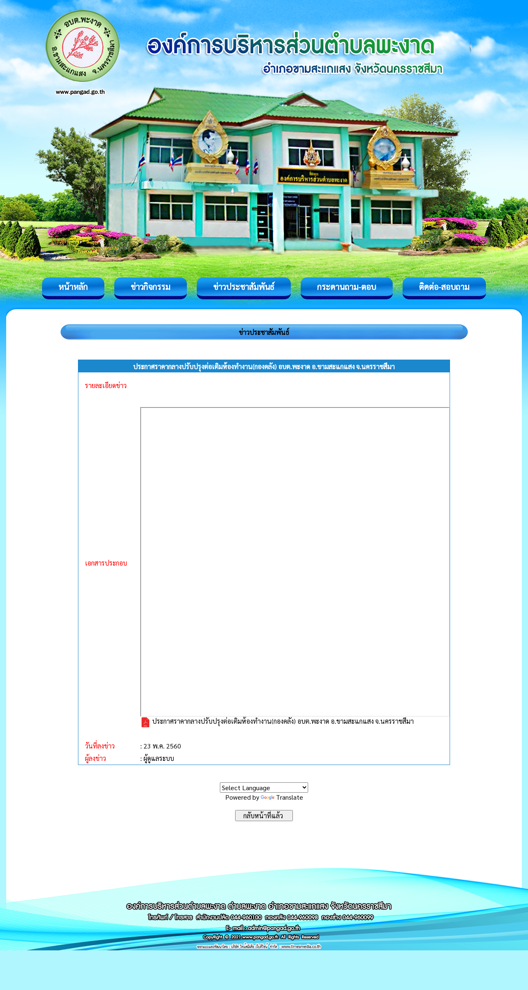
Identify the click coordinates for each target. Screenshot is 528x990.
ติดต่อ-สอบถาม (444, 286)
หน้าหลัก (73, 286)
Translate (289, 797)
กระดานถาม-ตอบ (346, 286)
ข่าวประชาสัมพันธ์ (243, 286)
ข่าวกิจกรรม (150, 286)
